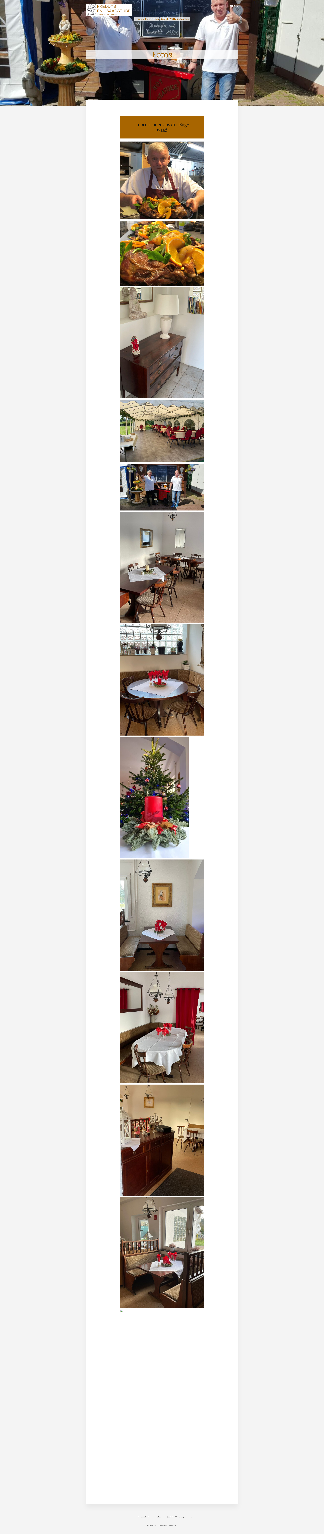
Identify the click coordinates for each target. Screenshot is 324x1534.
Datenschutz (152, 1525)
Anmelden (173, 1525)
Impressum (162, 1525)
